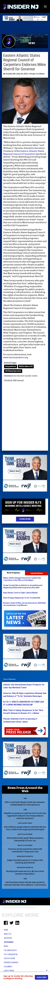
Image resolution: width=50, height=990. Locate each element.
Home (6, 930)
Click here (9, 376)
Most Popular (13, 573)
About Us (7, 934)
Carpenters (10, 366)
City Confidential (11, 954)
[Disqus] (25, 417)
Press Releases (9, 679)
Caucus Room (9, 958)
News (41, 74)
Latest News (37, 573)
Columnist (8, 967)
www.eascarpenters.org (15, 357)
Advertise (8, 938)
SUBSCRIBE (25, 519)
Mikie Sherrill (26, 366)
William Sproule (13, 371)
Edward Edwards (11, 962)
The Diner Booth (10, 950)
